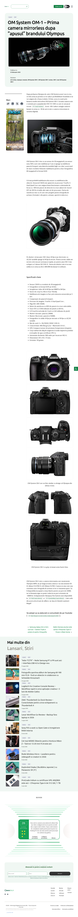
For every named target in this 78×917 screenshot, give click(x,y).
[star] (22, 831)
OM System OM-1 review (45, 80)
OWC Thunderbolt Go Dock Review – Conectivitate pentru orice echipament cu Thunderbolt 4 (39, 703)
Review (24, 669)
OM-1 (54, 80)
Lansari (10, 17)
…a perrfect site (9, 912)
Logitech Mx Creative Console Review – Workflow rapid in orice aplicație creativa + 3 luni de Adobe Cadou (41, 689)
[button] (76, 369)
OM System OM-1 (33, 80)
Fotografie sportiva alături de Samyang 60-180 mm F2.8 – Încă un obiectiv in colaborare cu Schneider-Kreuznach (41, 675)
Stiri (15, 17)
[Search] (26, 6)
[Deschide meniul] (71, 6)
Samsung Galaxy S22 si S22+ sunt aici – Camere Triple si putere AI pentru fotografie (38, 629)
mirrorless (13, 80)
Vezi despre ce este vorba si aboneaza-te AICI (45, 616)
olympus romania (22, 80)
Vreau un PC (58, 6)
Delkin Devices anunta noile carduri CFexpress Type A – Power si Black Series (62, 629)
